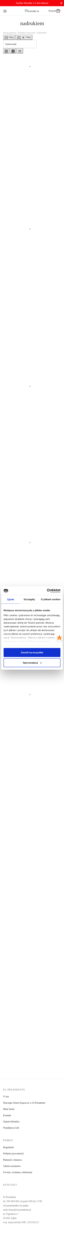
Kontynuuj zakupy (19, 34)
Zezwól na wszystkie (32, 652)
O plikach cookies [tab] (50, 599)
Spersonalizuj (30, 662)
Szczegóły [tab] (29, 599)
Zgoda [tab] (10, 599)
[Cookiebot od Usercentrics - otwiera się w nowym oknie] (46, 591)
